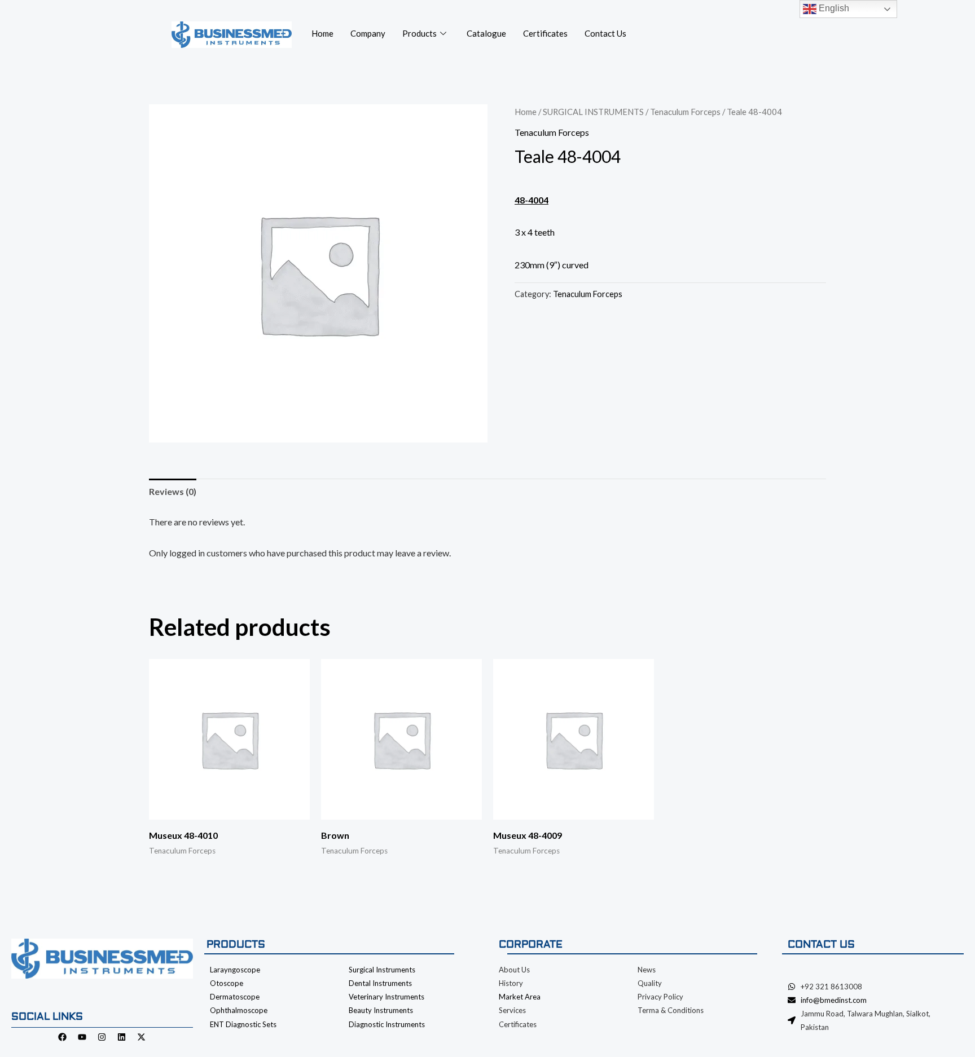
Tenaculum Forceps (685, 112)
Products (419, 33)
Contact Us (605, 33)
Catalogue (486, 33)
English (832, 8)
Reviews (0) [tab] (172, 491)
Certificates (545, 33)
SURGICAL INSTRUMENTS (593, 112)
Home (322, 33)
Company (367, 33)
